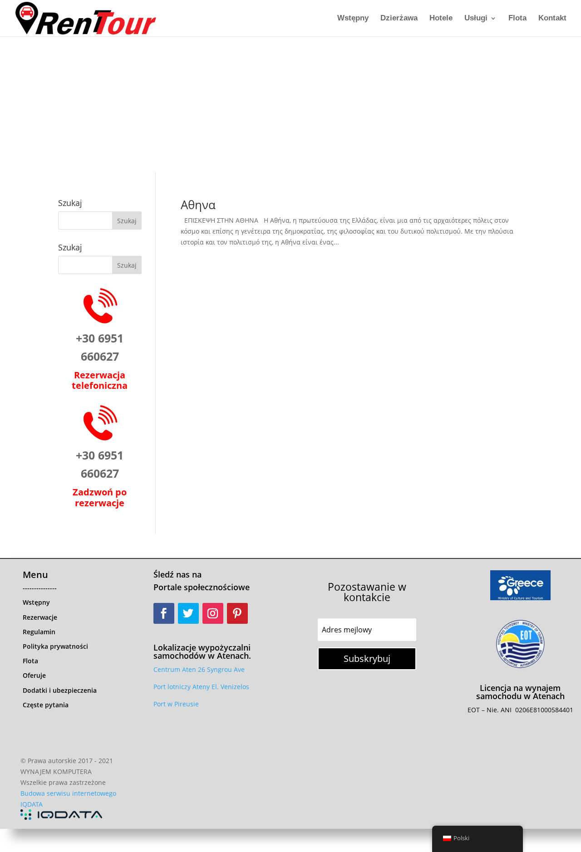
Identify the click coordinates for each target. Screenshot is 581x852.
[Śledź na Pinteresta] (237, 613)
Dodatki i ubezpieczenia (60, 690)
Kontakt (552, 18)
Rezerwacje (40, 617)
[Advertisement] (290, 104)
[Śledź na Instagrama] (212, 613)
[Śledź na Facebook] (163, 613)
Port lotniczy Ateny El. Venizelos (201, 686)
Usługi (475, 18)
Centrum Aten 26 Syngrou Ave (199, 669)
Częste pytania (46, 704)
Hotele (441, 18)
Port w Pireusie (176, 704)
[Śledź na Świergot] (188, 613)
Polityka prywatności (55, 646)
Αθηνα (198, 204)
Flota (517, 18)
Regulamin (39, 631)
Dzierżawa (399, 18)
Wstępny (353, 18)
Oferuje (34, 675)
